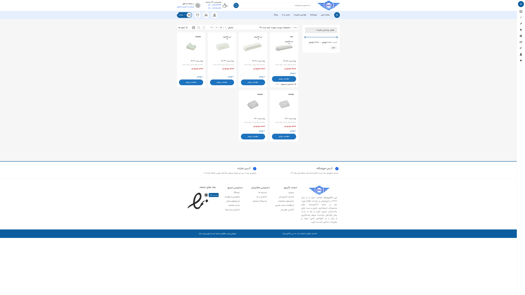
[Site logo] (329, 5)
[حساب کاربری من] (214, 15)
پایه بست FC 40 (259, 61)
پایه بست (278, 64)
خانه (295, 27)
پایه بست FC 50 (289, 61)
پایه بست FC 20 (197, 61)
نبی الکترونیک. (288, 233)
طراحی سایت (220, 233)
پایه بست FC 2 (290, 118)
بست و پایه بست (289, 64)
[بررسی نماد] (206, 195)
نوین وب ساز (204, 233)
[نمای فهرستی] (203, 28)
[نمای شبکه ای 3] (198, 28)
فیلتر (333, 47)
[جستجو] (236, 5)
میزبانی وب (231, 233)
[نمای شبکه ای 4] (193, 28)
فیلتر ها (181, 28)
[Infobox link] (217, 168)
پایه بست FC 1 (259, 118)
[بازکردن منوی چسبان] (337, 15)
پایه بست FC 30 (227, 61)
